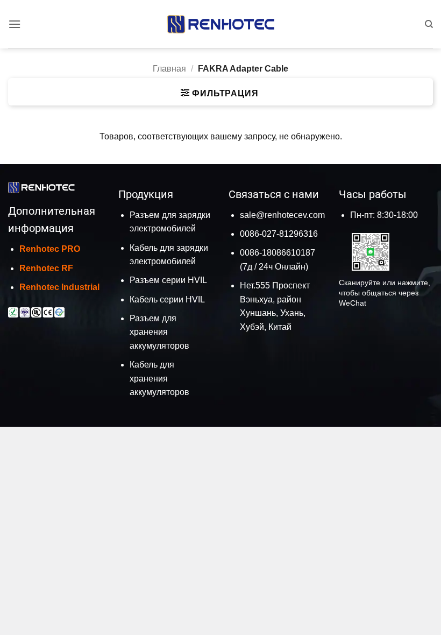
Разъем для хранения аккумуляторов (159, 332)
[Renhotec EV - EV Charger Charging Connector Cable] (220, 24)
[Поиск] (429, 24)
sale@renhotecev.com (282, 215)
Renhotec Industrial (59, 287)
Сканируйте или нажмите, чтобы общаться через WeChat (384, 292)
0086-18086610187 (277, 252)
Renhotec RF (46, 268)
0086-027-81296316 (279, 233)
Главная (169, 68)
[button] (14, 24)
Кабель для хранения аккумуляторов (159, 378)
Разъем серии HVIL (168, 280)
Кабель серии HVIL (167, 299)
